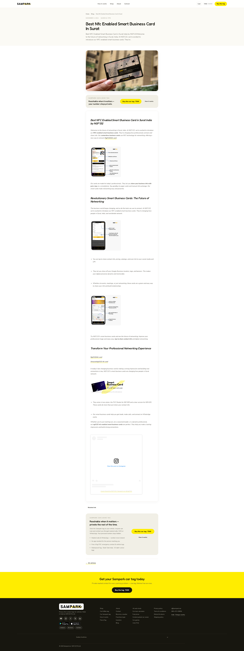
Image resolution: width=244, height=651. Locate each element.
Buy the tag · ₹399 (122, 590)
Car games (136, 620)
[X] (75, 618)
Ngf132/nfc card (110, 138)
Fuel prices (136, 614)
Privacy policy (158, 608)
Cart (199, 4)
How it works (102, 4)
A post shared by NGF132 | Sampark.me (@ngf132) (116, 491)
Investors (119, 620)
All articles (91, 563)
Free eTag (103, 620)
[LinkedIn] (80, 618)
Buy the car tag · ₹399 (131, 101)
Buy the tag (221, 4)
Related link (92, 507)
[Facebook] (70, 618)
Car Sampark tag (105, 614)
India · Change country (178, 615)
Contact (127, 4)
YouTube (78, 627)
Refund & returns (159, 614)
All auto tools (137, 608)
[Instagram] (66, 618)
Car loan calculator (138, 611)
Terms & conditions (160, 611)
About (119, 4)
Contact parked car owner (141, 617)
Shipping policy (158, 617)
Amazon (62, 627)
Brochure (70, 627)
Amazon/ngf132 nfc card (99, 362)
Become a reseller (121, 614)
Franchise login (120, 617)
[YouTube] (61, 618)
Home (87, 14)
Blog (92, 14)
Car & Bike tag (104, 611)
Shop (112, 4)
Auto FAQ (136, 623)
